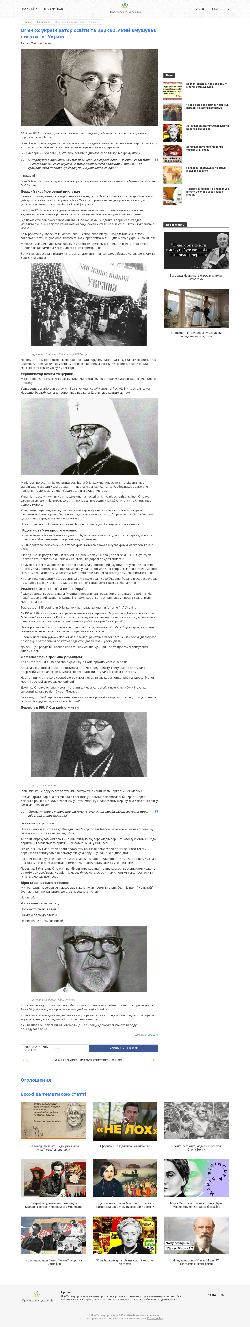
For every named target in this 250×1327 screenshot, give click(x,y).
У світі (216, 8)
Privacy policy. (155, 1318)
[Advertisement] (196, 48)
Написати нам (216, 1294)
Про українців (53, 8)
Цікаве (200, 8)
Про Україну (29, 8)
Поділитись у (123, 1048)
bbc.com (47, 137)
